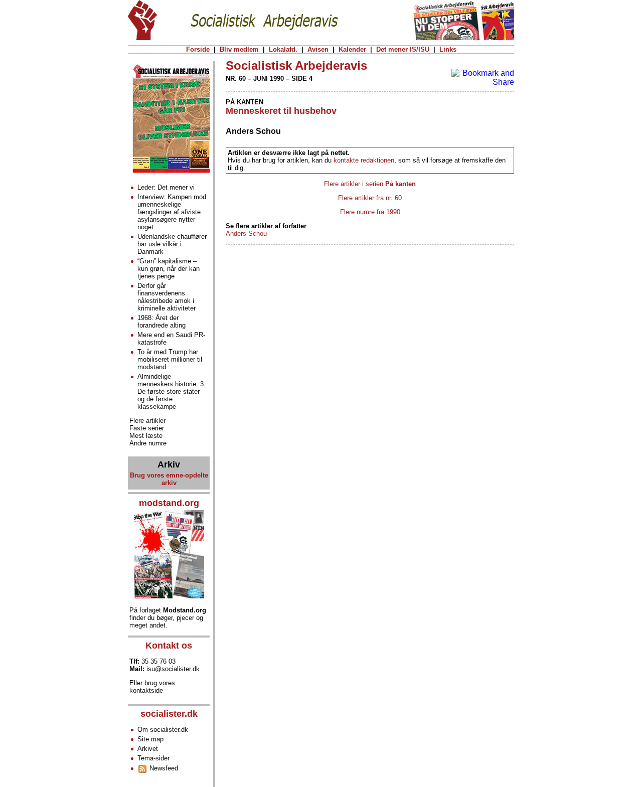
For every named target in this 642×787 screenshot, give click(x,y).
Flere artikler (147, 420)
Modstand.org (184, 610)
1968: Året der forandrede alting (161, 321)
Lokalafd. (283, 49)
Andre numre (148, 443)
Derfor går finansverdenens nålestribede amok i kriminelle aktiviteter (166, 297)
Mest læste (146, 435)
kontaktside (146, 690)
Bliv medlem (239, 49)
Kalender (352, 49)
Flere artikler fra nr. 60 (370, 198)
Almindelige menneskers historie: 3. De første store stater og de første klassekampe (171, 391)
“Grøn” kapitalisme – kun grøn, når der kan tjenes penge (168, 268)
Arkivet (147, 748)
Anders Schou (246, 233)
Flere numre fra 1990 (370, 212)
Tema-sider (153, 758)
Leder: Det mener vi (166, 187)
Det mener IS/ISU (402, 49)
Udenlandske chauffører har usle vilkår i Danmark (172, 244)
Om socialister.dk (162, 729)
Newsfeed (162, 768)
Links (447, 49)
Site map (150, 739)
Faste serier (146, 428)
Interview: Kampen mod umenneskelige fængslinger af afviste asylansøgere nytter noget (171, 212)
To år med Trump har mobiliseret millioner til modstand (169, 359)
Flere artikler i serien (370, 184)
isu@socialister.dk (173, 669)
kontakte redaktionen (364, 160)
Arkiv (168, 464)
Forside (198, 49)
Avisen (318, 49)
